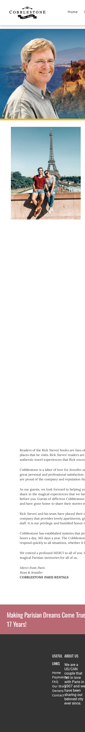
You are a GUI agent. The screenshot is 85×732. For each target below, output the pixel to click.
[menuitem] (72, 12)
